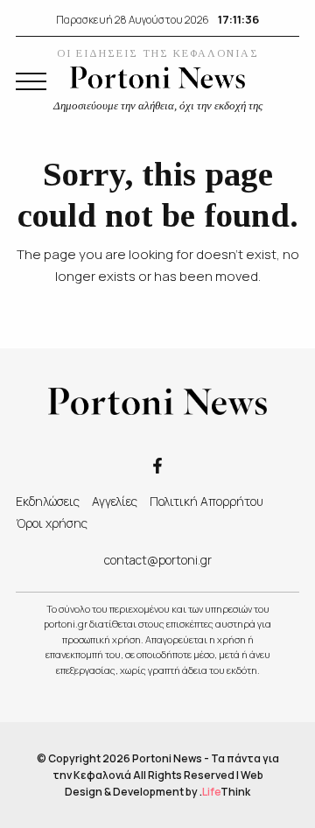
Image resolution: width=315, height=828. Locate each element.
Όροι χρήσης (52, 523)
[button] (31, 81)
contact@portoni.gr (158, 559)
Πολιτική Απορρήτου (206, 501)
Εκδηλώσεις (48, 501)
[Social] (157, 464)
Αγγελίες (114, 501)
